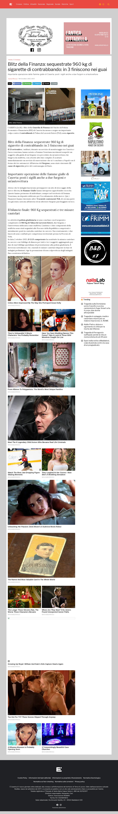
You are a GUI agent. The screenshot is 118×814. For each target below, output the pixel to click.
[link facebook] (100, 4)
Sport (72, 4)
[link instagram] (103, 4)
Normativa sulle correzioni (64, 781)
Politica (26, 4)
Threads (46, 83)
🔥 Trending (85, 299)
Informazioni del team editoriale (40, 778)
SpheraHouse (62, 807)
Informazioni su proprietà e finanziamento (67, 778)
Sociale (57, 4)
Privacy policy (80, 781)
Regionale (50, 4)
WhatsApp (28, 83)
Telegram (37, 83)
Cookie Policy (22, 778)
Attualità (33, 4)
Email (55, 83)
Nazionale (41, 4)
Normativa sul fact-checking (43, 781)
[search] (108, 4)
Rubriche (65, 4)
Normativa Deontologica (91, 778)
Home (10, 60)
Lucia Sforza (12, 79)
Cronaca (19, 4)
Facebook (18, 83)
